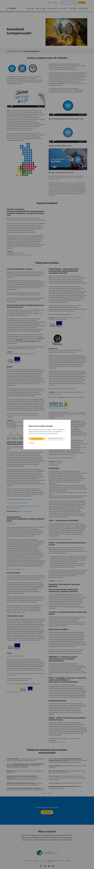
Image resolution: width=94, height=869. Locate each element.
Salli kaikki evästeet (37, 438)
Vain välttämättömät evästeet (55, 438)
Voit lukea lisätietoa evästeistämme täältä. (47, 433)
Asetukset (32, 443)
